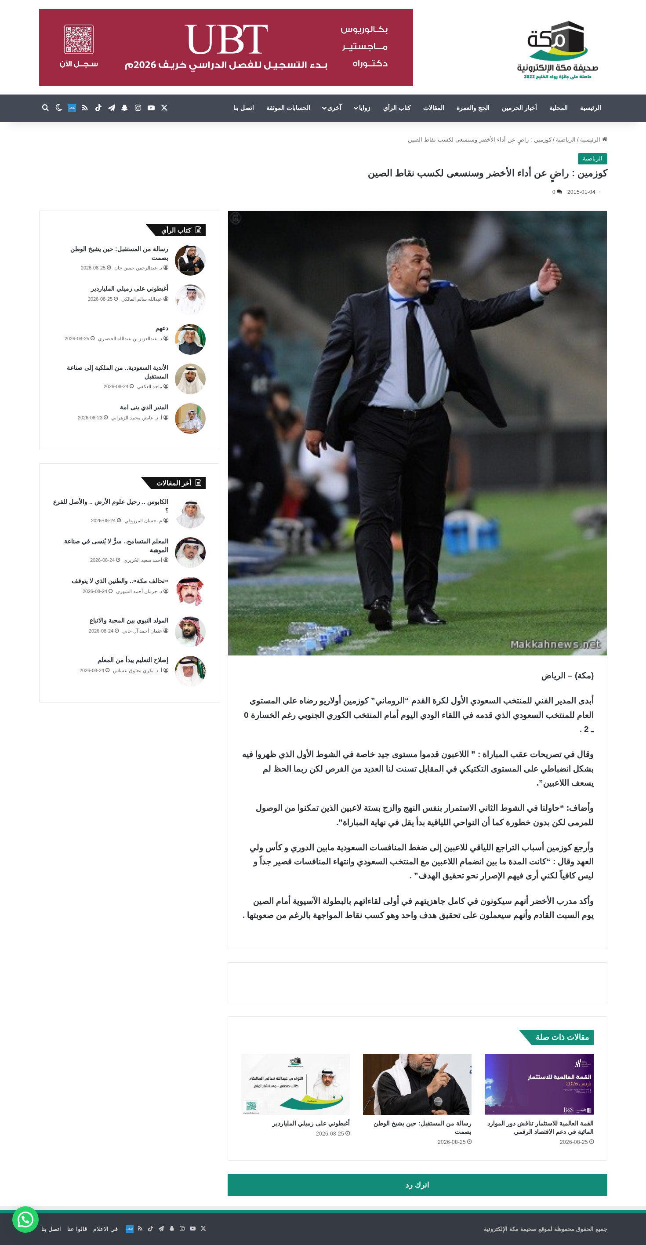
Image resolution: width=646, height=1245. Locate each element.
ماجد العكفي (149, 386)
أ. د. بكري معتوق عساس (137, 670)
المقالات (433, 107)
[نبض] (72, 108)
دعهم (162, 327)
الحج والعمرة (473, 107)
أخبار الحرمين (519, 107)
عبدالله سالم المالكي (141, 299)
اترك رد (417, 1185)
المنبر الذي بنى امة (144, 407)
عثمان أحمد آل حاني (142, 630)
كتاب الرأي (397, 107)
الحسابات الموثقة (288, 107)
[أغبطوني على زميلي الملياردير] (295, 1084)
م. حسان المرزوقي (143, 520)
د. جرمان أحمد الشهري (139, 591)
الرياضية (566, 139)
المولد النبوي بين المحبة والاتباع (129, 620)
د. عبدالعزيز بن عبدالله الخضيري (130, 338)
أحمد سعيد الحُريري (142, 560)
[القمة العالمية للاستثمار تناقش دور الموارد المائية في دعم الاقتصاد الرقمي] (539, 1084)
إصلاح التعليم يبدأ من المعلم (133, 659)
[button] (25, 1219)
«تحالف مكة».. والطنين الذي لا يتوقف (120, 580)
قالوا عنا (77, 1229)
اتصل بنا (243, 107)
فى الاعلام (105, 1229)
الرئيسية (590, 107)
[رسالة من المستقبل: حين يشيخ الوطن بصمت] (417, 1084)
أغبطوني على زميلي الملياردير (311, 1123)
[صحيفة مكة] (557, 51)
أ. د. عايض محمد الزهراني (136, 417)
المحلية (558, 107)
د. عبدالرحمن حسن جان (138, 267)
